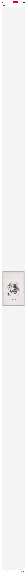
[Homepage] (3, 2)
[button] (13, 288)
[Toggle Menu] (24, 2)
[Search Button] (21, 2)
